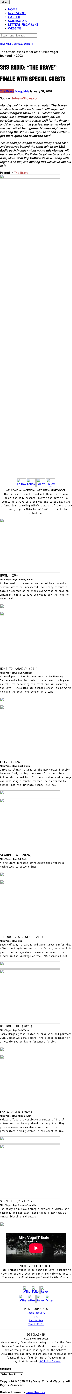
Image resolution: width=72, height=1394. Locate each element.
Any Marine (36, 1320)
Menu (5, 2)
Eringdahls (21, 91)
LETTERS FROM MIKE (23, 24)
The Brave (7, 91)
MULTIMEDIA (17, 21)
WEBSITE (14, 28)
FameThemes (35, 1392)
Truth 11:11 (36, 1324)
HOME (12, 9)
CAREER (14, 17)
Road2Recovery (36, 1312)
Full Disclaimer (50, 1361)
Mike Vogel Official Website (16, 44)
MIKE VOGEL (17, 13)
